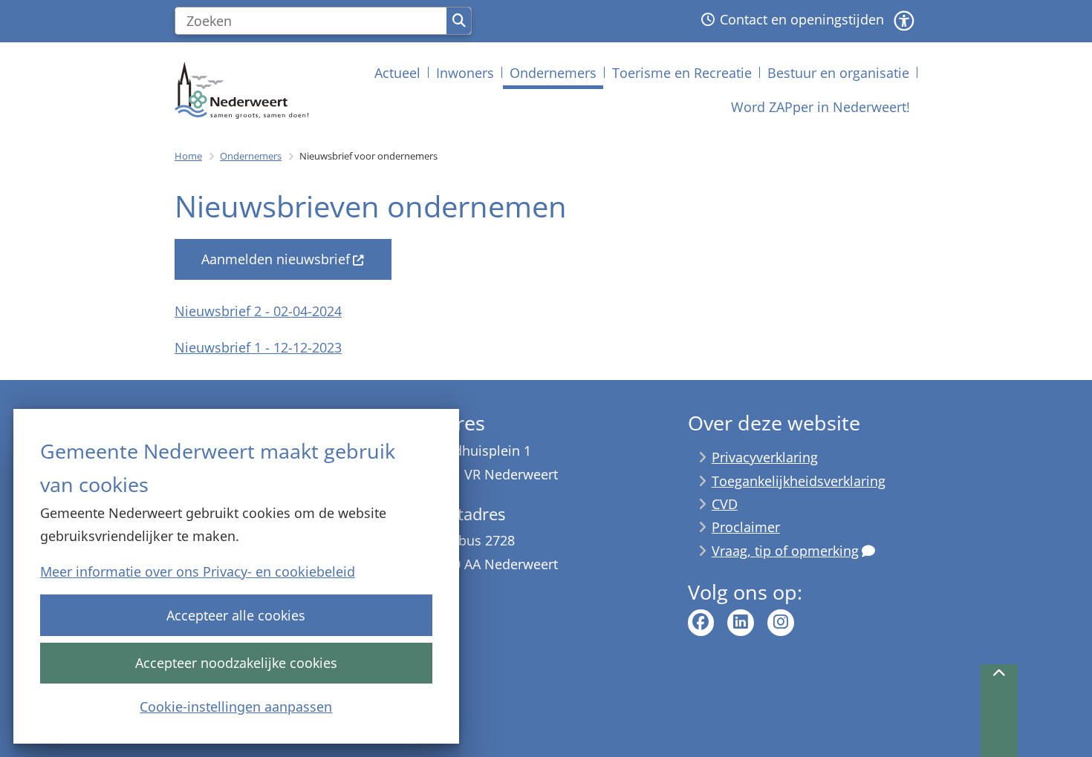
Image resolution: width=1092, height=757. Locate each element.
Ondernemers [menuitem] (553, 73)
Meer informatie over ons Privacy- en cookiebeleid (197, 571)
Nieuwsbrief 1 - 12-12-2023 (258, 347)
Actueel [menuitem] (397, 73)
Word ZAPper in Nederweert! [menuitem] (820, 107)
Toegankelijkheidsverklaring (798, 481)
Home (188, 156)
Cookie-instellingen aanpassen (236, 706)
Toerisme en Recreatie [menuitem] (682, 73)
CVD (725, 504)
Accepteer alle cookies (235, 615)
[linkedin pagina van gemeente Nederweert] (740, 622)
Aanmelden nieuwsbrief (275, 259)
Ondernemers (251, 156)
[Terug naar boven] (999, 710)
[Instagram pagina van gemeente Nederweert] (780, 622)
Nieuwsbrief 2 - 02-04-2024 (258, 311)
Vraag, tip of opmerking (785, 551)
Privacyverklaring (765, 457)
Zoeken (458, 20)
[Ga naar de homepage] (241, 90)
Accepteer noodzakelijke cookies (236, 663)
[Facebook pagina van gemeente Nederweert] (701, 622)
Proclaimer (746, 527)
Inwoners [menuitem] (465, 73)
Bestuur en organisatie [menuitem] (838, 73)
